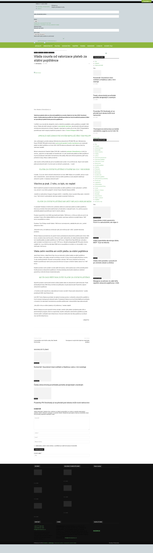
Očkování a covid (99, 161)
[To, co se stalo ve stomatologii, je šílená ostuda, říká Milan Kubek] (76, 504)
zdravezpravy (38, 63)
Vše (96, 61)
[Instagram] (55, 4)
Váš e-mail (36, 32)
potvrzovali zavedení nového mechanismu (67, 143)
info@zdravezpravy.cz (40, 529)
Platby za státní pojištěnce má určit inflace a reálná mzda (64, 202)
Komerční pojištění (99, 176)
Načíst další (96, 138)
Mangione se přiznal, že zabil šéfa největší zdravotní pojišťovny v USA (106, 282)
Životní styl (98, 180)
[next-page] (35, 406)
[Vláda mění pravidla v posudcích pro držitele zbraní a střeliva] (106, 253)
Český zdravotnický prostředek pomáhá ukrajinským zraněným (58, 385)
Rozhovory (90, 46)
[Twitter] (56, 4)
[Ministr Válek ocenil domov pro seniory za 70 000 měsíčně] (76, 488)
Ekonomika (41, 52)
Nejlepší (97, 63)
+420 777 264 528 (39, 526)
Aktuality (38, 46)
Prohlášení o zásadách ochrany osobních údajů (46, 24)
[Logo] (39, 43)
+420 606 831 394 (39, 527)
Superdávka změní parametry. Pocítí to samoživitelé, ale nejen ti (105, 221)
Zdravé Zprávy (99, 152)
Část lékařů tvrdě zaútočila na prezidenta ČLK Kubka (74, 478)
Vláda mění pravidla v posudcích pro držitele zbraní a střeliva (105, 262)
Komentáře (36, 363)
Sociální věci (66, 46)
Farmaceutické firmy (100, 186)
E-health (97, 146)
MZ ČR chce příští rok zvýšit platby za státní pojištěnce (64, 277)
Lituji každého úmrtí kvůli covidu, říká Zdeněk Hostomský (45, 341)
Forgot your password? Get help (42, 23)
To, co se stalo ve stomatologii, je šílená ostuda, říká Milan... (76, 510)
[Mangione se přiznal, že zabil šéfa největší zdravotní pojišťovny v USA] (106, 273)
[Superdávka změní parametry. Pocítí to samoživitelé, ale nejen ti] (106, 212)
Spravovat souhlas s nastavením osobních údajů (65, 543)
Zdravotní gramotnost (100, 157)
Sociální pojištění (99, 165)
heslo (35, 19)
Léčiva (96, 155)
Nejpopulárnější (99, 65)
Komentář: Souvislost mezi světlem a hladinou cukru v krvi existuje (60, 367)
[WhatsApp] (56, 67)
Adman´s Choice (99, 190)
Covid (96, 188)
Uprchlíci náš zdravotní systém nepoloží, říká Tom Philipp (64, 136)
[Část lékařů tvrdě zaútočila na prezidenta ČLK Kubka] (76, 472)
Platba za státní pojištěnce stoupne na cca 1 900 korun (64, 169)
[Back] (59, 4)
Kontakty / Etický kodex (44, 6)
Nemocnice (98, 163)
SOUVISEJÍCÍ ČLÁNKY (41, 349)
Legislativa (97, 182)
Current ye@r (38, 453)
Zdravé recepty (99, 148)
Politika (57, 46)
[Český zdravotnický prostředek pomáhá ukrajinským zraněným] (61, 376)
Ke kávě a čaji (98, 201)
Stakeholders (98, 184)
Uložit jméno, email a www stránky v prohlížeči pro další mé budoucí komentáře (56, 445)
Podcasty (97, 169)
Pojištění (75, 46)
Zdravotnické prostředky (101, 178)
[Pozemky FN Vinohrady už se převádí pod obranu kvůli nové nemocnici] (61, 393)
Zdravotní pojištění (100, 159)
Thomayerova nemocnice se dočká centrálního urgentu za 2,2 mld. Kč (106, 130)
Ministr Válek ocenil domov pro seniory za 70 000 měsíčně (75, 494)
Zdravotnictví (48, 46)
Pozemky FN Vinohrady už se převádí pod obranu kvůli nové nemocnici (61, 403)
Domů (35, 50)
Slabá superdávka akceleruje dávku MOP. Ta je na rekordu (106, 242)
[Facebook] (54, 4)
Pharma (82, 46)
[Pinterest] (52, 67)
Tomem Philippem (71, 130)
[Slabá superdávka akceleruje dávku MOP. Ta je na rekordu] (106, 233)
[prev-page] (34, 406)
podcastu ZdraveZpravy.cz (74, 151)
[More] (63, 67)
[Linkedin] (59, 67)
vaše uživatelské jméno (40, 14)
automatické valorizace (64, 126)
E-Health (99, 46)
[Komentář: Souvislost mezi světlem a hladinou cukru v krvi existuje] (61, 358)
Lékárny (97, 167)
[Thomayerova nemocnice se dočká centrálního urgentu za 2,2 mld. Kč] (106, 124)
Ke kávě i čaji (108, 46)
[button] (117, 44)
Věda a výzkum (99, 197)
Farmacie (97, 192)
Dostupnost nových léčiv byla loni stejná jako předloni (77, 341)
